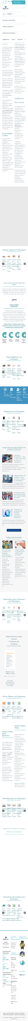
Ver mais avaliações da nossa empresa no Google (10, 683)
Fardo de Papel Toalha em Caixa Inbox (19, 264)
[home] (6, 937)
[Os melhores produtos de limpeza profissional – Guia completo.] (7, 545)
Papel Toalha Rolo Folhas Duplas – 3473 (4, 264)
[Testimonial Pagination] (6, 676)
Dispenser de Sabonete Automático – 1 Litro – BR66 (21, 427)
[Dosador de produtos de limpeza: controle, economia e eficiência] (7, 513)
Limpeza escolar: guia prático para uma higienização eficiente (20, 495)
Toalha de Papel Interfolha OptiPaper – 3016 (15, 264)
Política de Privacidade (8, 1013)
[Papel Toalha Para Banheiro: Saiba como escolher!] (20, 545)
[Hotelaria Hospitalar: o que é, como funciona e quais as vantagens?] (7, 458)
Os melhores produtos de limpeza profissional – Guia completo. (7, 553)
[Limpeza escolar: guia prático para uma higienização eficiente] (7, 496)
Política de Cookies (19, 1013)
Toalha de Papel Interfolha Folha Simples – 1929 (10, 265)
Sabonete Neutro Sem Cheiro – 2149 (5, 615)
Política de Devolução (8, 1014)
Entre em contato (19, 783)
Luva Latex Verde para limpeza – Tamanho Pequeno (5, 914)
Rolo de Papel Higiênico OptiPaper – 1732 (15, 374)
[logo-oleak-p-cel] (14, 299)
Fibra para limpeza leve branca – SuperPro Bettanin (10, 914)
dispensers (18, 61)
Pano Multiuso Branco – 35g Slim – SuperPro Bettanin (15, 712)
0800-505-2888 (6, 976)
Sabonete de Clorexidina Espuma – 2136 (16, 615)
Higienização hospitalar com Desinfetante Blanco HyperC (6, 812)
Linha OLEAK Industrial (14, 305)
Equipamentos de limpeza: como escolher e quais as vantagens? (20, 478)
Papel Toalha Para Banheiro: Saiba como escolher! (20, 552)
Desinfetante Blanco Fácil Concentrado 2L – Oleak (16, 812)
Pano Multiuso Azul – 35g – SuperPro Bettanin (10, 711)
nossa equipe (21, 120)
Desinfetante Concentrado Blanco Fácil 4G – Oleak (11, 812)
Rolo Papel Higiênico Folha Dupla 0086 (5, 373)
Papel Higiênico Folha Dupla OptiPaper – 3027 (20, 374)
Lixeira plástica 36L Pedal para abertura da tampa (20, 914)
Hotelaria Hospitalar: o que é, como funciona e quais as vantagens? (20, 458)
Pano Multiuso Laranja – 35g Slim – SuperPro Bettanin (5, 712)
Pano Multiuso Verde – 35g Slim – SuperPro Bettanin (20, 712)
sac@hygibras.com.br (9, 981)
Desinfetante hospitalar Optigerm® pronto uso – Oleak (21, 812)
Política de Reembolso (19, 1014)
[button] (24, 39)
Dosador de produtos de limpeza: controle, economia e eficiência (18, 514)
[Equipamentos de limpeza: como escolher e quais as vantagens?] (7, 479)
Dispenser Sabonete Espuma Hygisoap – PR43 (5, 425)
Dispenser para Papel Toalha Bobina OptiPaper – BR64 (15, 427)
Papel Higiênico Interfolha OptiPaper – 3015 (10, 373)
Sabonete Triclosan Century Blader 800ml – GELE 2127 (10, 616)
